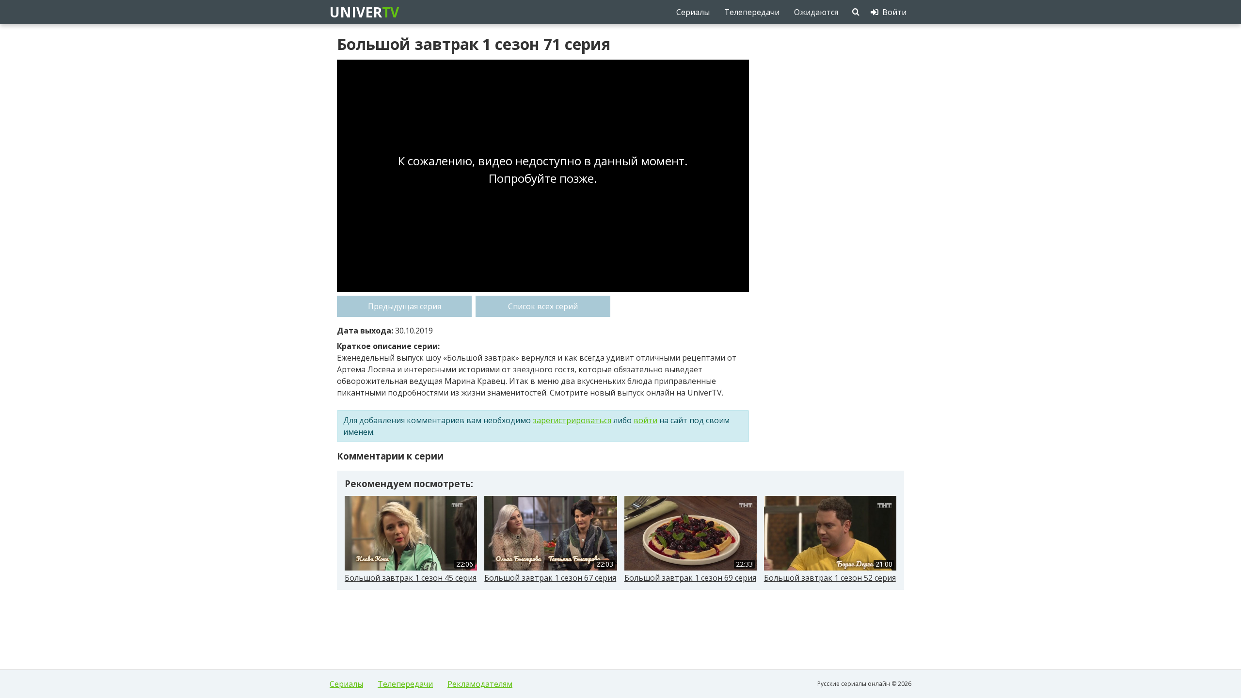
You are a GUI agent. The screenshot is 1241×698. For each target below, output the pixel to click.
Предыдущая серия (404, 306)
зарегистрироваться (572, 420)
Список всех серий (543, 306)
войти (645, 420)
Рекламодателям (479, 684)
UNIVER (364, 12)
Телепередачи (405, 684)
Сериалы (346, 684)
